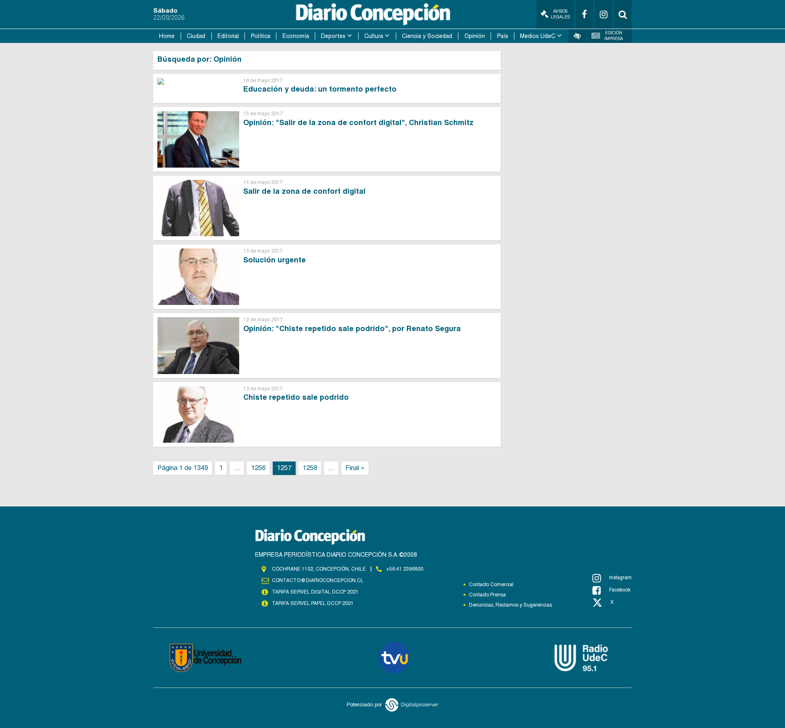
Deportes (333, 36)
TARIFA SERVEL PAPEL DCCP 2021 (313, 603)
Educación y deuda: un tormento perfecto (320, 89)
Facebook (619, 590)
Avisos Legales (560, 14)
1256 (258, 468)
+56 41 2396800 (404, 569)
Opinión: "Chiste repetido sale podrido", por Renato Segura (352, 328)
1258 (310, 468)
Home (167, 36)
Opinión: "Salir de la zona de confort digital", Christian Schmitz (358, 122)
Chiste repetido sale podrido (296, 397)
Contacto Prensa (487, 595)
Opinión (474, 36)
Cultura (373, 36)
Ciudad (196, 36)
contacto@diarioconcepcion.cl (317, 580)
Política (260, 36)
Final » (355, 468)
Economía (296, 36)
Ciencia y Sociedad (427, 36)
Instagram (620, 577)
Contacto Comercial (491, 584)
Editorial (228, 36)
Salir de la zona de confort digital (304, 191)
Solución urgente (274, 259)
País (502, 36)
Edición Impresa (613, 36)
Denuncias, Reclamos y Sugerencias (510, 605)
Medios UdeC (537, 36)
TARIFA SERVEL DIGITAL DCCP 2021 (315, 592)
